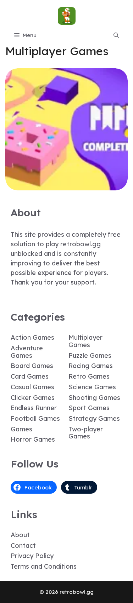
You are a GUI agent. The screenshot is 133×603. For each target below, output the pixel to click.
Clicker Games (33, 398)
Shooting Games (94, 398)
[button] (116, 35)
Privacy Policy (32, 556)
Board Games (32, 366)
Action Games (32, 337)
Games (21, 429)
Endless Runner (34, 408)
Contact (23, 545)
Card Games (30, 376)
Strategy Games (94, 418)
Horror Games (33, 439)
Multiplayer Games (85, 341)
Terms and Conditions (44, 566)
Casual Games (32, 387)
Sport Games (89, 408)
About (20, 535)
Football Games (35, 418)
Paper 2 (67, 185)
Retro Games (89, 376)
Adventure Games (27, 352)
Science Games (92, 387)
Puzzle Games (89, 355)
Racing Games (90, 366)
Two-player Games (85, 433)
